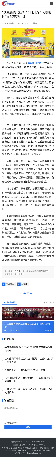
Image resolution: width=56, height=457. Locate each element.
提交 (28, 427)
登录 (6, 423)
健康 (35, 23)
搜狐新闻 (32, 63)
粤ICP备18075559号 (37, 445)
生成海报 (10, 302)
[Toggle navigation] (52, 3)
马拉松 (40, 63)
